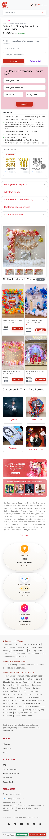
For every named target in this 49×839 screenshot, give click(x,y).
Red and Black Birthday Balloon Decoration (22, 680)
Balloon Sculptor (19, 650)
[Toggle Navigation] (45, 5)
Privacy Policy (8, 778)
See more (29, 325)
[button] (10, 162)
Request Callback (38, 835)
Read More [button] (24, 535)
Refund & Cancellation (11, 773)
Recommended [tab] (10, 154)
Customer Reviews (13, 214)
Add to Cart (36, 61)
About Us (6, 744)
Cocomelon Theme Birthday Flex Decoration (12, 321)
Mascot (26, 644)
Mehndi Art (31, 647)
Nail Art (20, 647)
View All (40, 279)
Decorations (21, 668)
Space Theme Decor (23, 715)
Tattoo (17, 644)
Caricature (35, 644)
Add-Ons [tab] (6, 149)
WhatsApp (23, 835)
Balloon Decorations (14, 21)
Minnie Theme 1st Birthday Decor (35, 372)
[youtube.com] (21, 824)
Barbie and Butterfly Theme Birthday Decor (22, 686)
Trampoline (8, 653)
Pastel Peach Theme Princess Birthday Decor (21, 705)
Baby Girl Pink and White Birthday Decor (11, 372)
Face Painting (9, 656)
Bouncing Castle (35, 650)
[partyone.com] (4, 4)
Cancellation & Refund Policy (19, 199)
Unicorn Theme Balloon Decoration (23, 695)
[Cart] (31, 5)
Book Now (13, 61)
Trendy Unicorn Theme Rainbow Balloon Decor (23, 676)
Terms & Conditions (10, 769)
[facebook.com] (9, 824)
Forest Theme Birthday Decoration (18, 679)
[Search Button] (43, 12)
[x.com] (15, 824)
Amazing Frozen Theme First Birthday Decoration (36, 321)
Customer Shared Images (17, 207)
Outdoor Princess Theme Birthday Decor (22, 683)
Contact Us (7, 748)
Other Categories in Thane (14, 661)
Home (4, 21)
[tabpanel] (24, 272)
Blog (4, 752)
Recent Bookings (9, 782)
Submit (24, 104)
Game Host (20, 653)
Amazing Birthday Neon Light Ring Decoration (20, 692)
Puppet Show (9, 647)
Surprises (31, 664)
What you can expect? (15, 184)
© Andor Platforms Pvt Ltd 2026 (15, 835)
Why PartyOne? (12, 192)
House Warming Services (14, 664)
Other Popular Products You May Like (19, 672)
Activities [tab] (14, 149)
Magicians (8, 644)
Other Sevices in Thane (13, 641)
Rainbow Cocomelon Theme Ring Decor (21, 689)
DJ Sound (22, 656)
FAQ (4, 765)
